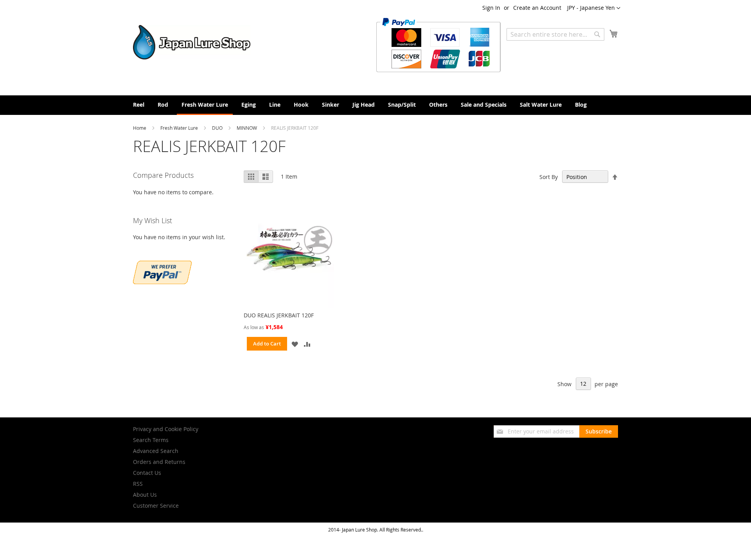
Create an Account (537, 7)
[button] (593, 8)
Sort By (548, 177)
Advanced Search (155, 451)
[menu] (375, 105)
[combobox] (555, 34)
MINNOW (247, 128)
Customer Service (156, 505)
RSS (138, 483)
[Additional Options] (162, 282)
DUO (218, 128)
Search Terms (151, 440)
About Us (145, 494)
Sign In (491, 7)
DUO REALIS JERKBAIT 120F (279, 315)
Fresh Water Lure (179, 128)
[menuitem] (138, 104)
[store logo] (191, 42)
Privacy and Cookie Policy (165, 429)
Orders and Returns (159, 461)
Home (140, 128)
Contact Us (147, 472)
